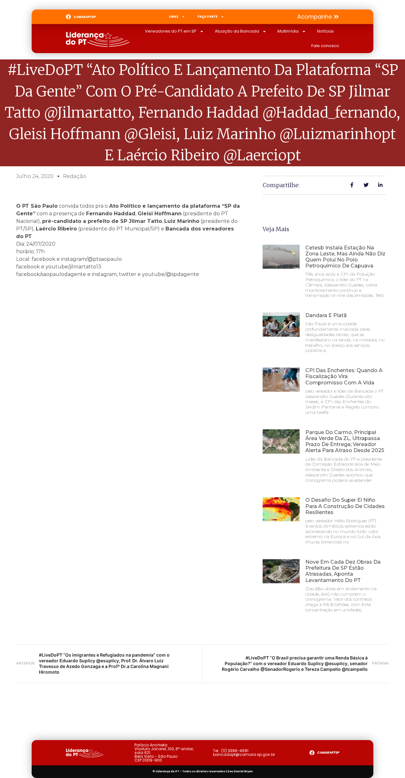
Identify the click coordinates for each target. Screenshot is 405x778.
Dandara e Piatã (326, 315)
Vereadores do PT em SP (170, 31)
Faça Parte (207, 16)
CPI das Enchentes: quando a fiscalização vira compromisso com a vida (344, 376)
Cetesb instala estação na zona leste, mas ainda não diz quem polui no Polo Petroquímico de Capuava (345, 257)
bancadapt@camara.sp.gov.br (244, 754)
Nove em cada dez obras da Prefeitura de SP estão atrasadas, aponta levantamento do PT (343, 571)
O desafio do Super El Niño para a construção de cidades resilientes (345, 506)
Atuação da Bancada (237, 31)
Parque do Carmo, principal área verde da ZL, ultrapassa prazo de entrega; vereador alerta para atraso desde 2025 (344, 441)
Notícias (325, 31)
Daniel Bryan (243, 771)
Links (173, 16)
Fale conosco (325, 46)
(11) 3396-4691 (234, 750)
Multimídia (288, 31)
